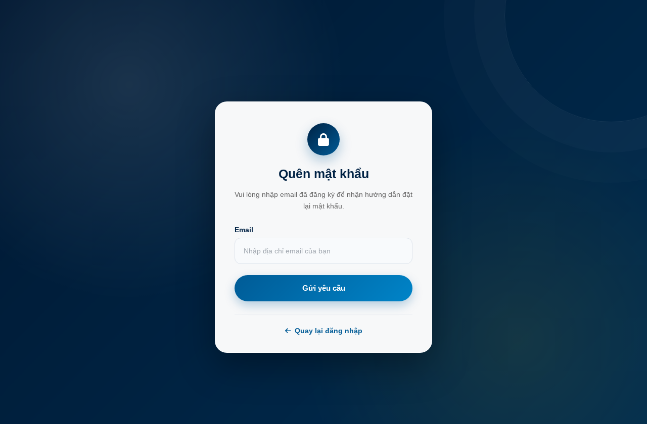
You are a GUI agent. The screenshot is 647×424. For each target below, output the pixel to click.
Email (244, 230)
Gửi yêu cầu (323, 288)
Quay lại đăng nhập (328, 331)
